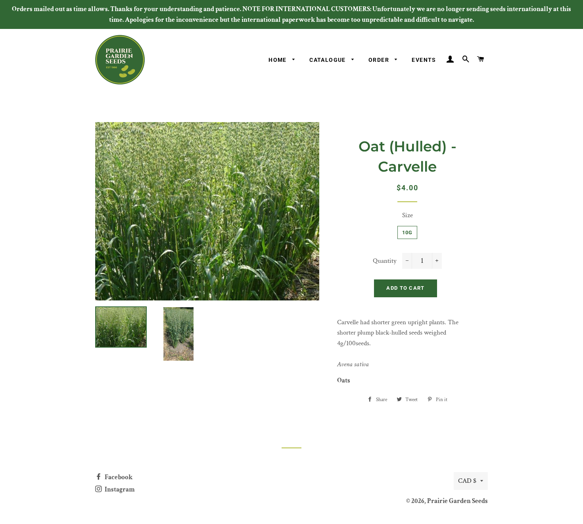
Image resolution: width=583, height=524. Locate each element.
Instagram (119, 489)
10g (407, 232)
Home (278, 60)
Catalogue (328, 60)
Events (424, 60)
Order (379, 60)
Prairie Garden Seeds (457, 501)
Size (407, 215)
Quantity (385, 260)
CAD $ (467, 480)
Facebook (118, 477)
